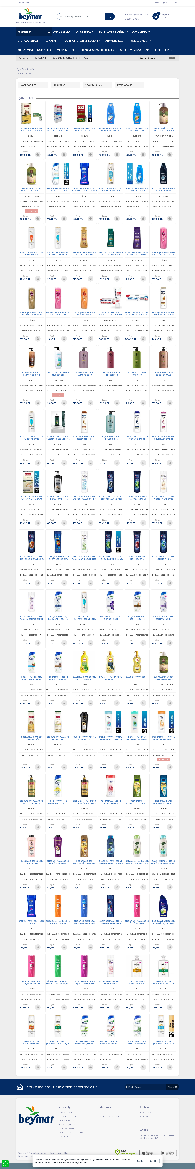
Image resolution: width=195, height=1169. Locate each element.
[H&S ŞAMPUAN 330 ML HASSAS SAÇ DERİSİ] (84, 1026)
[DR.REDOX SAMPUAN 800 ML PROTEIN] (58, 357)
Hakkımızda (145, 1113)
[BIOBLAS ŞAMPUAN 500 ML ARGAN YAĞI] (31, 722)
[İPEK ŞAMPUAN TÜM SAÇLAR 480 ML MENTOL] (137, 722)
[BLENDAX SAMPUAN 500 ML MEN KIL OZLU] (163, 173)
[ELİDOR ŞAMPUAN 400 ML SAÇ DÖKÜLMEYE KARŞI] (31, 297)
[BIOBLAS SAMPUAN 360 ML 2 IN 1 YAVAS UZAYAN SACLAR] (31, 481)
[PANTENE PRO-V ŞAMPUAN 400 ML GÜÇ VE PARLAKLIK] (58, 1026)
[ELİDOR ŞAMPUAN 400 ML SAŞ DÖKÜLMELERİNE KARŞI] (84, 966)
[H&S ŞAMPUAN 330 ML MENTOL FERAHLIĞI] (137, 1026)
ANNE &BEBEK (62, 31)
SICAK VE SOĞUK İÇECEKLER (98, 50)
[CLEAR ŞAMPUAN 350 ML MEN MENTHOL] (163, 541)
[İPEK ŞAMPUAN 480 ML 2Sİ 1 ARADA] (31, 906)
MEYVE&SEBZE (66, 50)
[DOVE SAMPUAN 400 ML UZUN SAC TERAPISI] (163, 421)
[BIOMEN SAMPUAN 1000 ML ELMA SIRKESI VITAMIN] (58, 421)
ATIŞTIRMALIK (85, 31)
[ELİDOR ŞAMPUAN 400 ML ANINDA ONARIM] (58, 906)
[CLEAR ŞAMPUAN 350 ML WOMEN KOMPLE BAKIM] (31, 601)
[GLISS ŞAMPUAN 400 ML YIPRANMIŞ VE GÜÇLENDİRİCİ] (84, 722)
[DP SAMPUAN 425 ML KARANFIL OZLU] (84, 357)
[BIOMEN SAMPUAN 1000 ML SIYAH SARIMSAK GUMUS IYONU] (58, 481)
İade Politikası (66, 1129)
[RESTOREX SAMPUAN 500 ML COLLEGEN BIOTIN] (137, 237)
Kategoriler (24, 31)
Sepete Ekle (38, 154)
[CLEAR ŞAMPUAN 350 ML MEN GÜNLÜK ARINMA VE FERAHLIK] (110, 541)
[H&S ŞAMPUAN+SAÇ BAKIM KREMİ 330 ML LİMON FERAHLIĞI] (58, 786)
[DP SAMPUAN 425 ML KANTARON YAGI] (110, 357)
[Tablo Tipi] (173, 58)
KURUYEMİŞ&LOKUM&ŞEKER (35, 50)
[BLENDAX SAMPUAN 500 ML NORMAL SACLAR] (110, 113)
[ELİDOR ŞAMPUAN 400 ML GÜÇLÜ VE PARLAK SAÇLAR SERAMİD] (31, 966)
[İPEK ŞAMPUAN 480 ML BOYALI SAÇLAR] (110, 786)
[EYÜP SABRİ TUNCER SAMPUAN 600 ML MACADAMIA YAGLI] (163, 661)
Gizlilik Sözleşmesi (68, 1117)
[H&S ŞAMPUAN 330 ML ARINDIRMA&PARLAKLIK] (110, 1026)
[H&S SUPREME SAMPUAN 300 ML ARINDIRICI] (58, 173)
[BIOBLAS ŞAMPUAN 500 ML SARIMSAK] (58, 722)
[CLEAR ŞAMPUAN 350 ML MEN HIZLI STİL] (137, 541)
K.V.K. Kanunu (65, 1113)
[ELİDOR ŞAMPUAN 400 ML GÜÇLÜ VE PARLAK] (137, 906)
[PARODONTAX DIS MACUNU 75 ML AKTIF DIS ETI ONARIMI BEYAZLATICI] (110, 297)
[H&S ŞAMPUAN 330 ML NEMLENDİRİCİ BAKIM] (31, 661)
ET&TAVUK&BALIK (29, 41)
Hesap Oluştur (160, 3)
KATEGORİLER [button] (28, 85)
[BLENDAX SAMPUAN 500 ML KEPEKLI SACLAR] (137, 173)
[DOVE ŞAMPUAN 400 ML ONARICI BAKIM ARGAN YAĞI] (163, 297)
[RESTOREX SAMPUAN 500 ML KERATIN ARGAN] (110, 237)
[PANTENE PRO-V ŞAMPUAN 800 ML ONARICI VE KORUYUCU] (137, 966)
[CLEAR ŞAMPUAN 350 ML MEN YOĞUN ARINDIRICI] (110, 481)
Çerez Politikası (67, 1121)
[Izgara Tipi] (170, 58)
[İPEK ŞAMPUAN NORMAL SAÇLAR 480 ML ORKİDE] (163, 722)
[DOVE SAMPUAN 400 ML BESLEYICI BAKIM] (84, 421)
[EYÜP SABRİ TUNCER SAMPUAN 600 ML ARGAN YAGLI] (163, 113)
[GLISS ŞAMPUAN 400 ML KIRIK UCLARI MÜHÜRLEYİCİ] (31, 846)
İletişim (144, 1117)
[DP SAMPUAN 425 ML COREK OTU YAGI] (163, 357)
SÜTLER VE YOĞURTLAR (134, 50)
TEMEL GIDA (162, 50)
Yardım (103, 1113)
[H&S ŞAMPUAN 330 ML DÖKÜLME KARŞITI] (58, 661)
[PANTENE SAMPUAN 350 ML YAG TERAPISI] (31, 237)
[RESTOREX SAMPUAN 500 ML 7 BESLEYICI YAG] (84, 237)
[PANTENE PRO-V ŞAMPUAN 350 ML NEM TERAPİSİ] (84, 601)
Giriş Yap (173, 3)
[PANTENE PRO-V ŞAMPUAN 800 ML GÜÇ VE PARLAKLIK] (163, 966)
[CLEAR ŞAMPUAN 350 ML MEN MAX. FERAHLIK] (137, 481)
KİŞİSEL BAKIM (139, 41)
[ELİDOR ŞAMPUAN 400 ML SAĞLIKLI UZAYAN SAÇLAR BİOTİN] (58, 966)
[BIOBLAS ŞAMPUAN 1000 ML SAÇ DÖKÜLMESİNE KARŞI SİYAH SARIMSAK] (84, 786)
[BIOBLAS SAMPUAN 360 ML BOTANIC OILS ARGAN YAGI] (31, 113)
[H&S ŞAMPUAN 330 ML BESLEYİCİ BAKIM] (163, 601)
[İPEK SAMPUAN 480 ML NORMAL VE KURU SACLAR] (84, 173)
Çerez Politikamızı (63, 1162)
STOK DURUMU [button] (93, 85)
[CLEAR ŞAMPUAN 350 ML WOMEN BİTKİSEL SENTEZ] (84, 541)
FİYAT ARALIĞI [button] (125, 85)
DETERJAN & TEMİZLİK (113, 31)
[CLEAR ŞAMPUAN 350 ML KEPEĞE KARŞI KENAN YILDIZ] (110, 906)
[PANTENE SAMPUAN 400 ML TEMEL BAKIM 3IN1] (110, 173)
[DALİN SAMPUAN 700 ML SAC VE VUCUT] (110, 661)
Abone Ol (172, 1087)
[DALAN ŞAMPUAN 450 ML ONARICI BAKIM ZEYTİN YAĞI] (137, 846)
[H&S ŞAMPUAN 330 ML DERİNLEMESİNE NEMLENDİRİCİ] (137, 601)
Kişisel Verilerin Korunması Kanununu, (113, 1160)
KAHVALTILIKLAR (114, 41)
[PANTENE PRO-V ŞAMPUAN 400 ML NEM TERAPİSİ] (163, 1026)
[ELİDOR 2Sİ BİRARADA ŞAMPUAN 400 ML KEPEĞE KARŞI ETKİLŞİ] (84, 906)
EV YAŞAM (51, 41)
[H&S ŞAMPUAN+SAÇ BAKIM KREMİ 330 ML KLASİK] (58, 601)
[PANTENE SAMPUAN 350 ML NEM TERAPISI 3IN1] (58, 237)
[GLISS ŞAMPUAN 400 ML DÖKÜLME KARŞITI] (58, 846)
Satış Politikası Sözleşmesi (72, 1133)
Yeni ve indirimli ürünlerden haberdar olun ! (62, 1087)
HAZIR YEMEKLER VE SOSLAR (80, 41)
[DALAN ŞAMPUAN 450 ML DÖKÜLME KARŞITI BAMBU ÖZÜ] (163, 846)
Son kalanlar (23, 3)
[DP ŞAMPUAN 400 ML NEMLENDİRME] (110, 421)
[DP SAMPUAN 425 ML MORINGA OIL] (137, 357)
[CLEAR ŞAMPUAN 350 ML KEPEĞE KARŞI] (110, 966)
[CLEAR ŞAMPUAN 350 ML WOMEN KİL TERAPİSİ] (163, 481)
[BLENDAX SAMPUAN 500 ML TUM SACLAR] (137, 113)
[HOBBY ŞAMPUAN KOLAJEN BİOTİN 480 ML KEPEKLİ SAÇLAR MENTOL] (163, 786)
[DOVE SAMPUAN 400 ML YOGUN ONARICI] (137, 421)
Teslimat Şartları (68, 1125)
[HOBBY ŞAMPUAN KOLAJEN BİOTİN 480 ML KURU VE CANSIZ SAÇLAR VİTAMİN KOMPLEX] (137, 786)
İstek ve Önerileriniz (110, 1117)
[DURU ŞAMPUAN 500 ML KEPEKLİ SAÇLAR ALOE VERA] (163, 906)
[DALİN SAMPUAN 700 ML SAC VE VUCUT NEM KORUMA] (84, 661)
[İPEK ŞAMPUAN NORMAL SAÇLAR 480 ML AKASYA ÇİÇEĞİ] (110, 722)
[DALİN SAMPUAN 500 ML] (137, 661)
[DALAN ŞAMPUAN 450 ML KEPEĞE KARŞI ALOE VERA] (110, 846)
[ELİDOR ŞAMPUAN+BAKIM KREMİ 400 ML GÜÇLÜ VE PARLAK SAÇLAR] (163, 237)
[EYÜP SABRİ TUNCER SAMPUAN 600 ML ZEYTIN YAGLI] (31, 173)
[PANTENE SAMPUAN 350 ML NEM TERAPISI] (31, 421)
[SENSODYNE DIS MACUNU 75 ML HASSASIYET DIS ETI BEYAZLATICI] (137, 297)
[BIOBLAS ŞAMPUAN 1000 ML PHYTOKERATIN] (31, 786)
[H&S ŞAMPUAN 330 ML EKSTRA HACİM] (110, 601)
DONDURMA (139, 31)
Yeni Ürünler (65, 1137)
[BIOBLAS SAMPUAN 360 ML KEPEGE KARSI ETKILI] (58, 113)
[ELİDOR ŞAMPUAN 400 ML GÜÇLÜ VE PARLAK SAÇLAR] (58, 297)
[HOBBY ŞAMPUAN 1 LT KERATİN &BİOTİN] (31, 357)
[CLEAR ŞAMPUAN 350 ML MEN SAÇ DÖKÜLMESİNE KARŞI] (31, 541)
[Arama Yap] (110, 16)
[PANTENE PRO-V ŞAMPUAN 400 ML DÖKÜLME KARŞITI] (31, 1026)
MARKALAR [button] (59, 85)
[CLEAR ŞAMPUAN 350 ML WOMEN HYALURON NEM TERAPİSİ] (84, 481)
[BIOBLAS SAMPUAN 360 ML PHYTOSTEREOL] (84, 113)
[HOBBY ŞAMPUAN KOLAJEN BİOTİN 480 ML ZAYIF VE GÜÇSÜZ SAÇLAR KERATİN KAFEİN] (84, 846)
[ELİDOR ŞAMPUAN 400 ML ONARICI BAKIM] (84, 297)
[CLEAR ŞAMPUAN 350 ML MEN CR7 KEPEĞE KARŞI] (58, 541)
